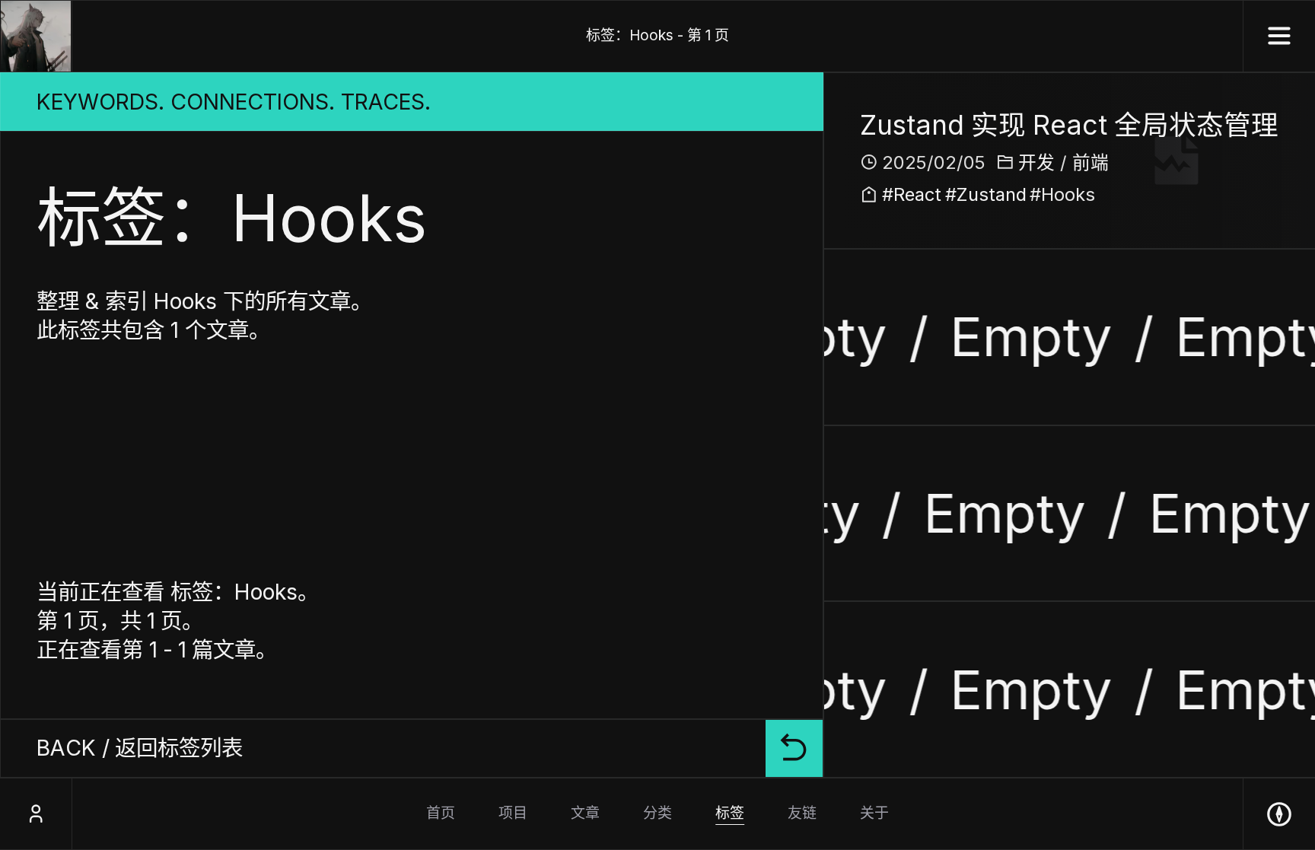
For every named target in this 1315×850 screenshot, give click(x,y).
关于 (874, 813)
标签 (729, 813)
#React (1170, 169)
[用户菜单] (35, 813)
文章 (585, 813)
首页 (440, 813)
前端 (1090, 162)
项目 (512, 813)
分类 (657, 813)
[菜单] (1279, 36)
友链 (802, 813)
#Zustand (1246, 169)
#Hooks (1062, 194)
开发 (1036, 162)
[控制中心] (1279, 813)
